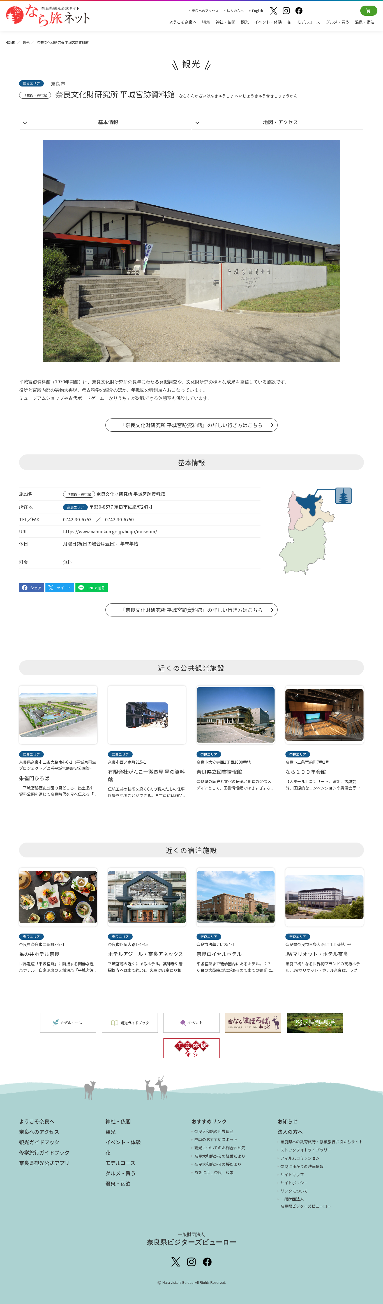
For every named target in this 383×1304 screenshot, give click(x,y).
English (257, 10)
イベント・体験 (268, 22)
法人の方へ (235, 10)
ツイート (64, 587)
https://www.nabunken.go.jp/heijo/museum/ (110, 531)
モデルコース (308, 22)
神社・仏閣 (225, 22)
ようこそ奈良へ (183, 22)
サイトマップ (292, 1174)
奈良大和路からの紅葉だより (219, 1156)
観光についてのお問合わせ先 (219, 1147)
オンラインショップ (368, 11)
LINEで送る (96, 587)
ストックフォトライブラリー (305, 1150)
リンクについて (294, 1191)
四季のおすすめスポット (215, 1139)
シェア (35, 587)
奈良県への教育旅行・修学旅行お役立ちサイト (321, 1141)
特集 (206, 22)
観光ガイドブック (39, 1142)
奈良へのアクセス (205, 10)
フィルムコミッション (300, 1158)
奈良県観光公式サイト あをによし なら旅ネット (48, 15)
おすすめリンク (209, 1121)
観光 (245, 22)
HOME (10, 42)
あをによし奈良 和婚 (214, 1172)
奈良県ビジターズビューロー (191, 1239)
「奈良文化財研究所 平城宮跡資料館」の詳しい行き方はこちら (191, 425)
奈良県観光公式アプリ (44, 1162)
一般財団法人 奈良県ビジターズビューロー (305, 1202)
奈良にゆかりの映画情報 (302, 1166)
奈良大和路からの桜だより (217, 1164)
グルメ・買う (337, 22)
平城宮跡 (28, 381)
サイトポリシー (294, 1182)
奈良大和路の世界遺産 (214, 1131)
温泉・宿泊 (365, 22)
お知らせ (288, 1121)
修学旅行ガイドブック (44, 1152)
